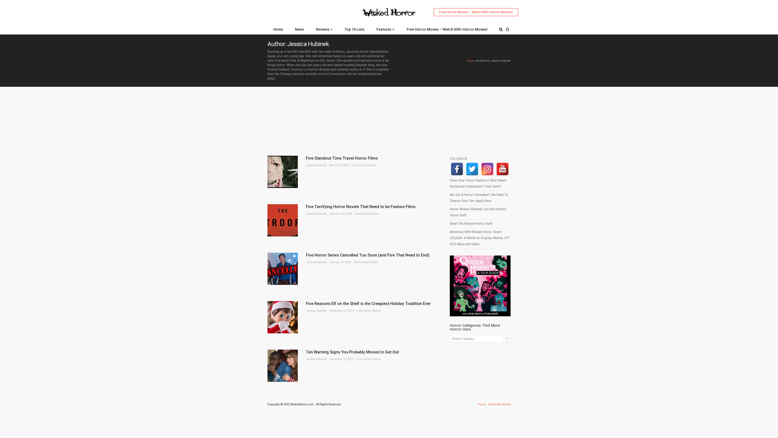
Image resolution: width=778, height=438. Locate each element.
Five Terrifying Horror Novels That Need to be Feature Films (361, 206)
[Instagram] (487, 169)
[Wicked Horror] (389, 12)
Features (383, 29)
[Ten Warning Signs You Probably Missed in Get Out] (282, 366)
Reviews (322, 29)
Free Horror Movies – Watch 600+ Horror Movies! (476, 12)
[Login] (507, 29)
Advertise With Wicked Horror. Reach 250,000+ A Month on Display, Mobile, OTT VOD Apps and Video (480, 238)
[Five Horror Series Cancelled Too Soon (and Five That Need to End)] (282, 269)
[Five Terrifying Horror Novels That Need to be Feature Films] (282, 220)
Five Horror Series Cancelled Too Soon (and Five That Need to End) (368, 255)
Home (278, 29)
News (299, 29)
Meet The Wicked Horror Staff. (471, 223)
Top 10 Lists (354, 29)
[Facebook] (457, 169)
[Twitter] (472, 169)
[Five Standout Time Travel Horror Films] (282, 172)
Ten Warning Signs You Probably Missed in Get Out (352, 352)
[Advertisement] (389, 117)
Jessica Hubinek (316, 165)
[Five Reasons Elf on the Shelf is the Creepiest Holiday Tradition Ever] (282, 317)
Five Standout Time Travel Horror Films (342, 158)
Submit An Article (499, 404)
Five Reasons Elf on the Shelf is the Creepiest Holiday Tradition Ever (368, 303)
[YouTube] (502, 169)
